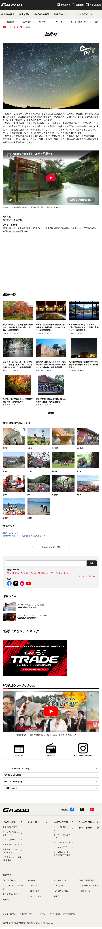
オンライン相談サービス (62, 828)
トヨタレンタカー (61, 880)
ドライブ (59, 22)
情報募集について (70, 914)
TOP (5, 27)
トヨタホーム (84, 891)
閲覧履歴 (80, 5)
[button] (9, 735)
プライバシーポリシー (38, 914)
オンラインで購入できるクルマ (11, 833)
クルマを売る (81, 14)
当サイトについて (10, 914)
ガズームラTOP (10, 533)
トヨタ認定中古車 (10, 827)
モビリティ (43, 22)
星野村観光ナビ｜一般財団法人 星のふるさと (24, 536)
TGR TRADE (10, 788)
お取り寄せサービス (62, 842)
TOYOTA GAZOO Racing (16, 768)
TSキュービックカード (88, 885)
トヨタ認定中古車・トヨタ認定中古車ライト (62, 855)
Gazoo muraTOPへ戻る (51, 547)
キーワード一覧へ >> (87, 576)
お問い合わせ (55, 914)
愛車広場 (10, 22)
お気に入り (65, 5)
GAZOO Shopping (13, 781)
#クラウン (25, 573)
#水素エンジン (43, 573)
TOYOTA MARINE (86, 880)
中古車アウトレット (11, 844)
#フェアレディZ (13, 573)
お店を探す (24, 14)
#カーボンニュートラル (60, 573)
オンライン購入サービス (62, 836)
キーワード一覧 (16, 27)
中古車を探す (8, 14)
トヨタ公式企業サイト (12, 894)
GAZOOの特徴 (41, 14)
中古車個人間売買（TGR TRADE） (12, 850)
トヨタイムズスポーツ (37, 896)
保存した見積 (95, 5)
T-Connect (32, 885)
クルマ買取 (58, 885)
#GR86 (33, 573)
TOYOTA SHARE (61, 891)
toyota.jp (6, 899)
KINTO (56, 896)
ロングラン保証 (60, 847)
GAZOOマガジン (62, 14)
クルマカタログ (9, 839)
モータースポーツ (78, 22)
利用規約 (23, 914)
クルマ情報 (26, 22)
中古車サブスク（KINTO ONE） (12, 858)
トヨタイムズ (33, 891)
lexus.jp (31, 880)
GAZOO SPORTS (13, 775)
